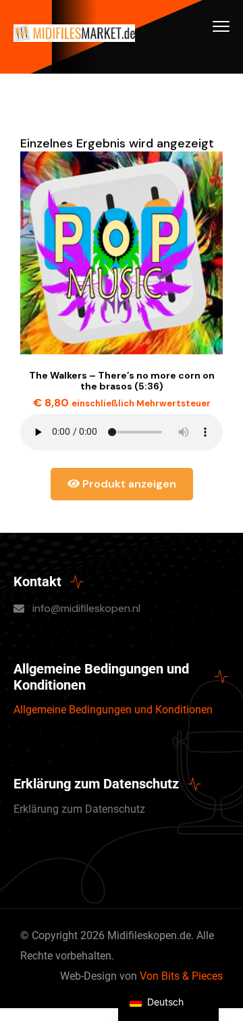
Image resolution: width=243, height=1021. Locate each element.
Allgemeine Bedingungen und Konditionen (113, 709)
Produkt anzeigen (128, 484)
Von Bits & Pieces (181, 976)
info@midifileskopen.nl (86, 608)
